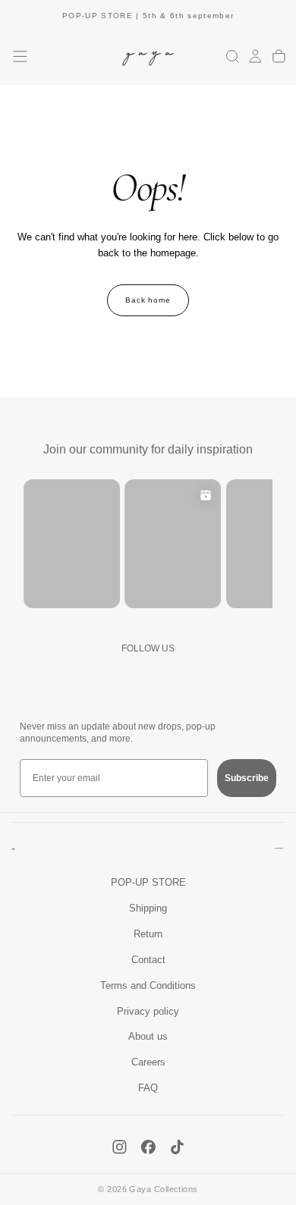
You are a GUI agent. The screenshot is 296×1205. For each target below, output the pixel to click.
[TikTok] (177, 1147)
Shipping (148, 908)
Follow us (148, 648)
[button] (20, 56)
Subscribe (247, 778)
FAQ (148, 1088)
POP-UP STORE (148, 882)
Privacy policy (148, 1011)
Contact (148, 960)
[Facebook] (148, 1147)
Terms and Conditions (148, 986)
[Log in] (255, 57)
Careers (148, 1062)
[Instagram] (119, 1147)
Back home (148, 300)
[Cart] (279, 57)
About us (148, 1036)
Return (148, 934)
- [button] (12, 848)
